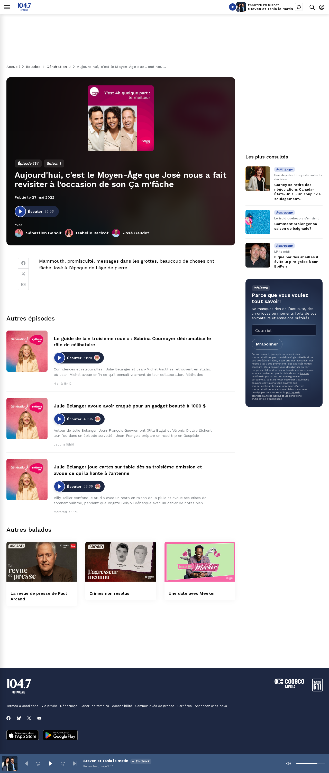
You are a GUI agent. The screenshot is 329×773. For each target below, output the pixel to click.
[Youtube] (39, 718)
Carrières (184, 706)
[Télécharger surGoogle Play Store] (60, 735)
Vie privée (49, 706)
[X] (29, 718)
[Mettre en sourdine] (288, 763)
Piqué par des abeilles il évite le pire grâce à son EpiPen (296, 261)
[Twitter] (23, 274)
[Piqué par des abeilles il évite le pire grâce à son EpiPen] (257, 255)
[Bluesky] (19, 718)
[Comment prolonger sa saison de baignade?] (257, 222)
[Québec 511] (317, 690)
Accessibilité (122, 706)
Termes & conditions (22, 706)
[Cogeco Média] (289, 687)
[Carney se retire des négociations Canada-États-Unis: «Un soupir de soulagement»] (257, 178)
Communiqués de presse (154, 706)
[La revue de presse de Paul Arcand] (41, 562)
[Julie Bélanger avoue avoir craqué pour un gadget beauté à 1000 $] (27, 418)
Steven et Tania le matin (270, 9)
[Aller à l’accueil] (24, 9)
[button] (26, 763)
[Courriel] (23, 284)
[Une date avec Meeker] (199, 562)
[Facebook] (23, 263)
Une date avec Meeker (192, 593)
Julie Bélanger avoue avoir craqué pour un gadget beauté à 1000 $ (130, 405)
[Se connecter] (321, 7)
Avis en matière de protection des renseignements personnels (280, 376)
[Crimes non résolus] (120, 562)
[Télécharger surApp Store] (22, 735)
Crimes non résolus (109, 593)
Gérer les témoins (94, 706)
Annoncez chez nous (211, 706)
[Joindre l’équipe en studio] (299, 7)
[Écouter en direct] (233, 7)
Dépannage (68, 706)
